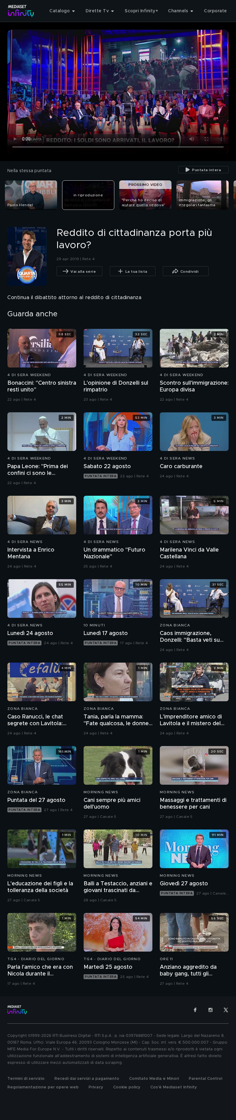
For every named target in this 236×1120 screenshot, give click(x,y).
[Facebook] (195, 1010)
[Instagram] (210, 1010)
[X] (226, 1010)
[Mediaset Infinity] (21, 11)
